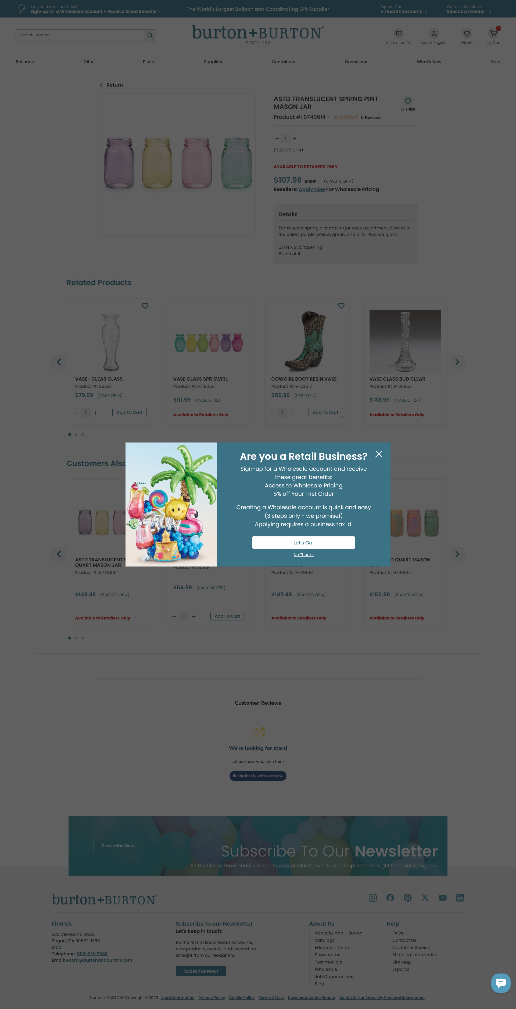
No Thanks (304, 555)
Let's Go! (303, 543)
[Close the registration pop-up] (378, 454)
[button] (501, 983)
